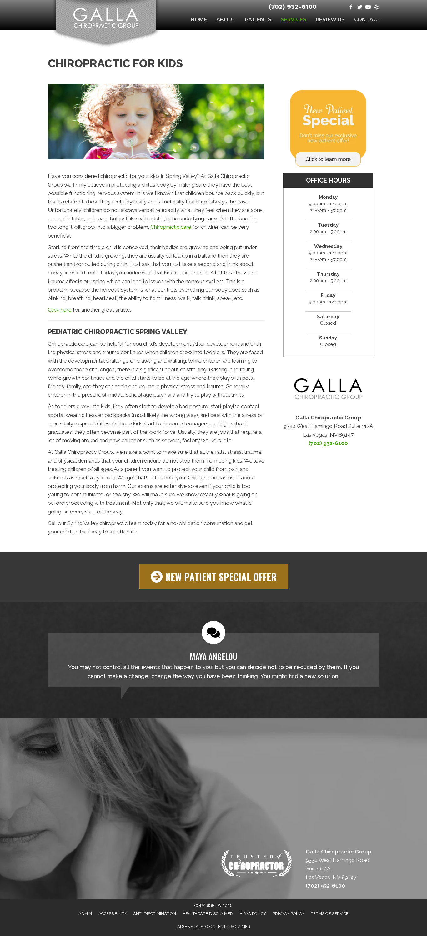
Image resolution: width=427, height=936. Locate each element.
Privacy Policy (288, 913)
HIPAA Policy (252, 913)
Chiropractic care (170, 227)
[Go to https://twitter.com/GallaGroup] (359, 7)
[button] (213, 576)
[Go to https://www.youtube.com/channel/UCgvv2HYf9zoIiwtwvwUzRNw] (368, 7)
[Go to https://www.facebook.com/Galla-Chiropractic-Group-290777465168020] (351, 7)
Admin (85, 913)
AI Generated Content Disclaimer (213, 926)
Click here (60, 310)
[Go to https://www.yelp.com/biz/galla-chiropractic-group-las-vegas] (376, 7)
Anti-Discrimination (154, 913)
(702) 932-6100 (292, 6)
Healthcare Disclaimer (208, 913)
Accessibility (112, 913)
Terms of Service (330, 913)
